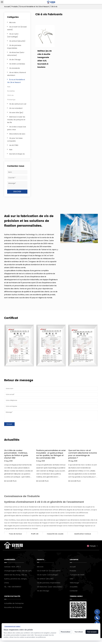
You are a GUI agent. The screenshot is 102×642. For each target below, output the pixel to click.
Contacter (74, 591)
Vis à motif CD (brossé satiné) (49, 570)
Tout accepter (92, 632)
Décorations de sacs (17, 134)
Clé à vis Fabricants (19, 240)
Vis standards (14, 68)
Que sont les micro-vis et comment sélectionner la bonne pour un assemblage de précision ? (82, 454)
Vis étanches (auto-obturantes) (49, 587)
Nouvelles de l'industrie (13, 607)
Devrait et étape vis (17, 154)
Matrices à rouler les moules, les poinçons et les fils (16, 120)
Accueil (7, 6)
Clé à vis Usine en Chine (39, 240)
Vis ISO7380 (13, 145)
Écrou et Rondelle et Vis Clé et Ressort (34, 6)
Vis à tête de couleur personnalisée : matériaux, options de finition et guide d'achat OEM (16, 454)
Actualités (73, 587)
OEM (71, 578)
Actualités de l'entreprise (14, 603)
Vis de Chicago (15, 59)
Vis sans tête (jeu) (16, 112)
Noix (8, 87)
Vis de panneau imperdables (48, 583)
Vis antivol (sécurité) (17, 41)
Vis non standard (15, 108)
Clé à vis (10, 95)
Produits (14, 6)
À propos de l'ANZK (77, 574)
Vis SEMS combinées (17, 64)
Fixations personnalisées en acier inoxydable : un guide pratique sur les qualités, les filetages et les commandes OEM (51, 454)
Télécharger (74, 583)
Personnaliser (65, 632)
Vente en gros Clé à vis (28, 288)
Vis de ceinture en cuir (17, 104)
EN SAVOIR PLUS (10, 481)
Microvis (12, 22)
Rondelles (11, 91)
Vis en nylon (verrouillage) (47, 574)
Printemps (11, 99)
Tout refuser (79, 632)
